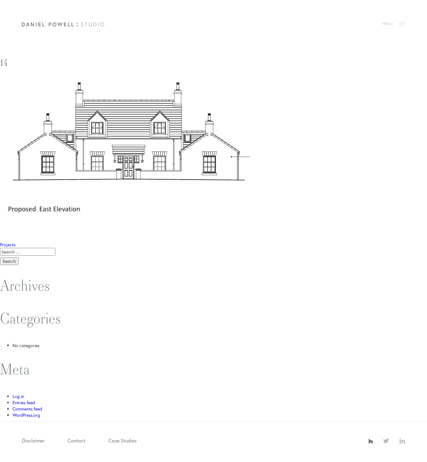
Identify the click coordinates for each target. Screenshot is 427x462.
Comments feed (27, 409)
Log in (18, 396)
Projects (7, 245)
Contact (76, 440)
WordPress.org (26, 415)
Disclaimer (33, 440)
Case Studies (122, 440)
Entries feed (24, 402)
